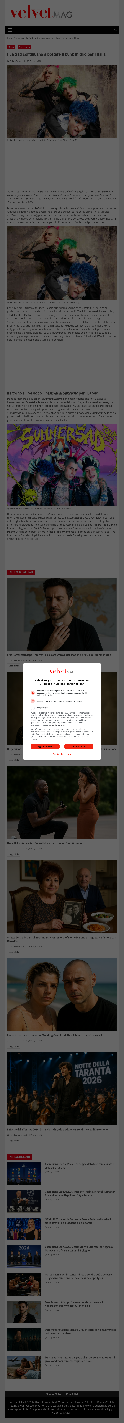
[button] (62, 708)
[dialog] (62, 711)
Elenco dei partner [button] (56, 725)
